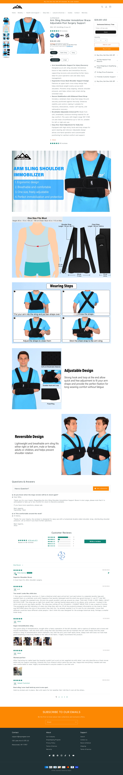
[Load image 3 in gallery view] (6, 36)
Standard (55, 60)
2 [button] (59, 697)
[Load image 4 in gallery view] (6, 44)
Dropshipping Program (53, 739)
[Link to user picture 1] (17, 641)
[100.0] (61, 555)
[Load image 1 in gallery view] (6, 20)
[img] (17, 570)
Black (54, 52)
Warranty (49, 749)
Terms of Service (51, 746)
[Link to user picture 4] (47, 641)
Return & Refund (85, 743)
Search (82, 736)
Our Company (50, 736)
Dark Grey (63, 52)
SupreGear (58, 770)
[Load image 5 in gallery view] (6, 52)
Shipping (52, 43)
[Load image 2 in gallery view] (6, 28)
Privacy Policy (50, 743)
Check (106, 32)
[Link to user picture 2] (27, 641)
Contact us (70, 46)
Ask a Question (102, 488)
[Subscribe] (76, 722)
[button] (21, 13)
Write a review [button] (95, 541)
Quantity (97, 37)
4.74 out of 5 (32, 540)
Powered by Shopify (66, 770)
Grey (73, 52)
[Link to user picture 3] (37, 641)
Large (65, 60)
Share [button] (54, 140)
